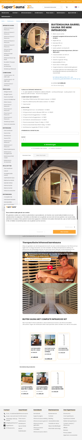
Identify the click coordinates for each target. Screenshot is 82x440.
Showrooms (66, 413)
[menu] (41, 14)
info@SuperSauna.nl (12, 423)
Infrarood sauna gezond (41, 421)
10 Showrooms (10, 428)
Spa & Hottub (22, 426)
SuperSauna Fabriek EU (46, 1)
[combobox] (53, 7)
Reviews (65, 430)
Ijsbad (20, 428)
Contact (50, 416)
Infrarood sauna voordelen (38, 428)
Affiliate (65, 427)
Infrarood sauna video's (40, 432)
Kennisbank (69, 1)
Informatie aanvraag (54, 428)
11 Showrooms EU (20, 1)
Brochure (63, 1)
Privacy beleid (67, 432)
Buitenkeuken (22, 431)
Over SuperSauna (68, 416)
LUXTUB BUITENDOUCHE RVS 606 (63, 349)
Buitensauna (10, 21)
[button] (30, 59)
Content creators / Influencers (68, 424)
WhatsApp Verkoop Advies (11, 419)
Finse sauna (22, 418)
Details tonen (69, 227)
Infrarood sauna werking (40, 418)
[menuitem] (5, 13)
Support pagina (38, 416)
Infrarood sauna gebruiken (38, 424)
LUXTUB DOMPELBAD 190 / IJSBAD (27, 388)
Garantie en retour (53, 423)
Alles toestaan (64, 231)
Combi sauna (23, 416)
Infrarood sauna (23, 413)
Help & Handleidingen (54, 426)
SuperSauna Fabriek (69, 418)
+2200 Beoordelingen (8, 1)
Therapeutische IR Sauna (32, 1)
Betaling (50, 418)
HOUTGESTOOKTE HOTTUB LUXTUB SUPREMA (50, 350)
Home (3, 21)
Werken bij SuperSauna (69, 421)
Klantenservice (76, 1)
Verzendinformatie (53, 421)
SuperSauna (9, 425)
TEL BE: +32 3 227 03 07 (12, 416)
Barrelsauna (19, 21)
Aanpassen (40, 231)
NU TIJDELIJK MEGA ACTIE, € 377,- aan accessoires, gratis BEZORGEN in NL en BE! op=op (66, 78)
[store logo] (18, 7)
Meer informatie (40, 155)
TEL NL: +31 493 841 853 (12, 413)
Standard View (27, 155)
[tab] (27, 155)
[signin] (64, 7)
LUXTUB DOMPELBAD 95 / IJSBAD (36, 349)
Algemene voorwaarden (70, 435)
